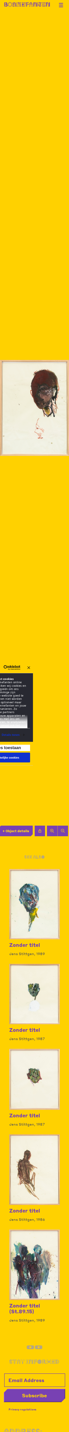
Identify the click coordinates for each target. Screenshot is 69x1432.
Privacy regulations (22, 1409)
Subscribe (34, 1395)
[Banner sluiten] (28, 667)
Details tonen (11, 734)
